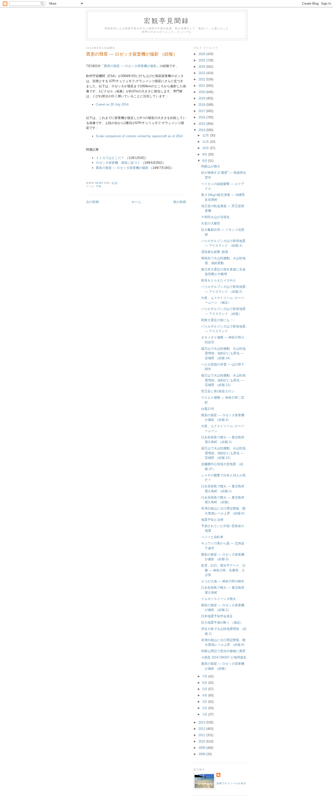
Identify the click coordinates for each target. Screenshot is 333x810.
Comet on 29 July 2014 (112, 104)
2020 (202, 92)
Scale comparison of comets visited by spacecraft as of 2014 (139, 136)
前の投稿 (179, 202)
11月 (206, 142)
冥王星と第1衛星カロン (218, 391)
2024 (202, 66)
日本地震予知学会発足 (217, 616)
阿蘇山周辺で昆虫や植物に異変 (223, 651)
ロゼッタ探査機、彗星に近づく (118, 162)
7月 (205, 676)
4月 (205, 695)
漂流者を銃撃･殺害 (214, 252)
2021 (202, 85)
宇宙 (98, 186)
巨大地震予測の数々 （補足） (222, 622)
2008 (202, 754)
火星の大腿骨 (210, 223)
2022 (202, 79)
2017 (202, 111)
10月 (206, 148)
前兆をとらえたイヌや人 (218, 280)
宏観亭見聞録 (166, 20)
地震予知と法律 (212, 519)
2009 (202, 748)
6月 (205, 683)
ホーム (136, 202)
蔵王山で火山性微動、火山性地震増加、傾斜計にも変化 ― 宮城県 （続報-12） (223, 453)
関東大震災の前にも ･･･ (218, 320)
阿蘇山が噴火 (210, 166)
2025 (202, 60)
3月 (205, 702)
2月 (205, 708)
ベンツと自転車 (212, 537)
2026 (202, 54)
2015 (202, 123)
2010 (202, 741)
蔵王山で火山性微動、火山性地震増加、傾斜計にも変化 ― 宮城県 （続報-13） (223, 380)
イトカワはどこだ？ (110, 158)
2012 (202, 729)
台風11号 (207, 409)
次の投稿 (92, 202)
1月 (205, 714)
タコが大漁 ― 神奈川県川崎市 (222, 581)
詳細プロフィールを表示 (231, 783)
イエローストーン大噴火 (218, 599)
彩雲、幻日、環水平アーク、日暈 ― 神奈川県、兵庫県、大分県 (223, 570)
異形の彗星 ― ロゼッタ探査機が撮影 (130, 66)
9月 (205, 154)
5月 (205, 689)
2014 (202, 130)
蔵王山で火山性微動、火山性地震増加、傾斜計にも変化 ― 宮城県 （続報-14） (223, 353)
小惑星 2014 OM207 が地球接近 (223, 657)
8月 (205, 161)
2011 (202, 735)
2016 (202, 117)
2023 (202, 73)
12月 (206, 135)
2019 (202, 98)
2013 (202, 722)
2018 (202, 104)
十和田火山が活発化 (215, 217)
